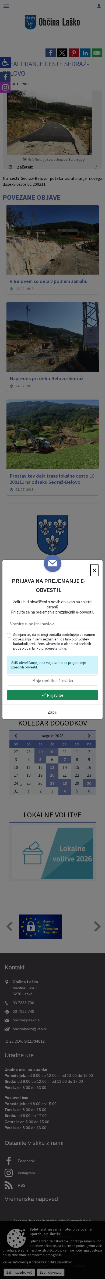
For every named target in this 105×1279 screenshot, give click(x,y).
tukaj (62, 648)
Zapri (52, 712)
